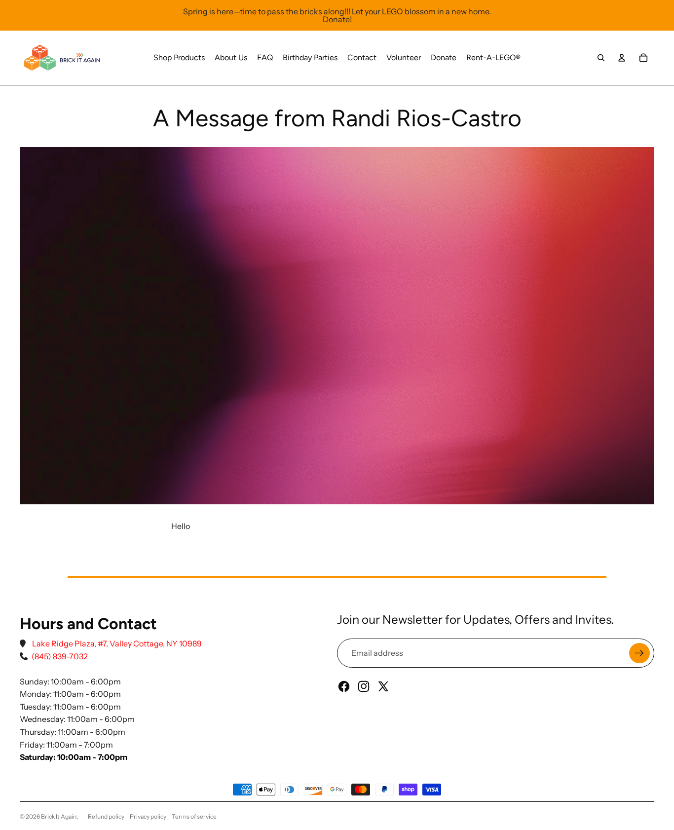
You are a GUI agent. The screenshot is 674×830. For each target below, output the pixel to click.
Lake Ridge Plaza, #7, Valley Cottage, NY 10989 (117, 643)
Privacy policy (148, 816)
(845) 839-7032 (60, 656)
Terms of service (194, 816)
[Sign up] (639, 653)
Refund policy (106, 816)
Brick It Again (58, 816)
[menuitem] (179, 58)
